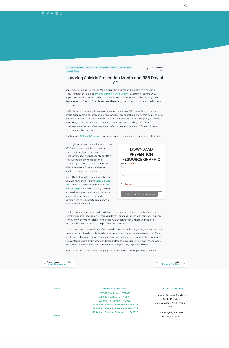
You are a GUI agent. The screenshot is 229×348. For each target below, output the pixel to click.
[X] (47, 13)
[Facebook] (43, 13)
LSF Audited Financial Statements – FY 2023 (114, 304)
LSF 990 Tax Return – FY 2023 (114, 293)
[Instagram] (61, 13)
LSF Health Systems (89, 136)
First (122, 167)
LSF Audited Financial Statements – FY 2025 (114, 312)
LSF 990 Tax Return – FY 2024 (114, 297)
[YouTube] (52, 13)
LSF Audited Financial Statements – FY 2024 (114, 308)
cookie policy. (134, 345)
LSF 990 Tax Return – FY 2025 (114, 301)
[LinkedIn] (56, 13)
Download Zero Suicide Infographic (139, 194)
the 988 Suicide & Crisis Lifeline (112, 94)
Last (122, 175)
